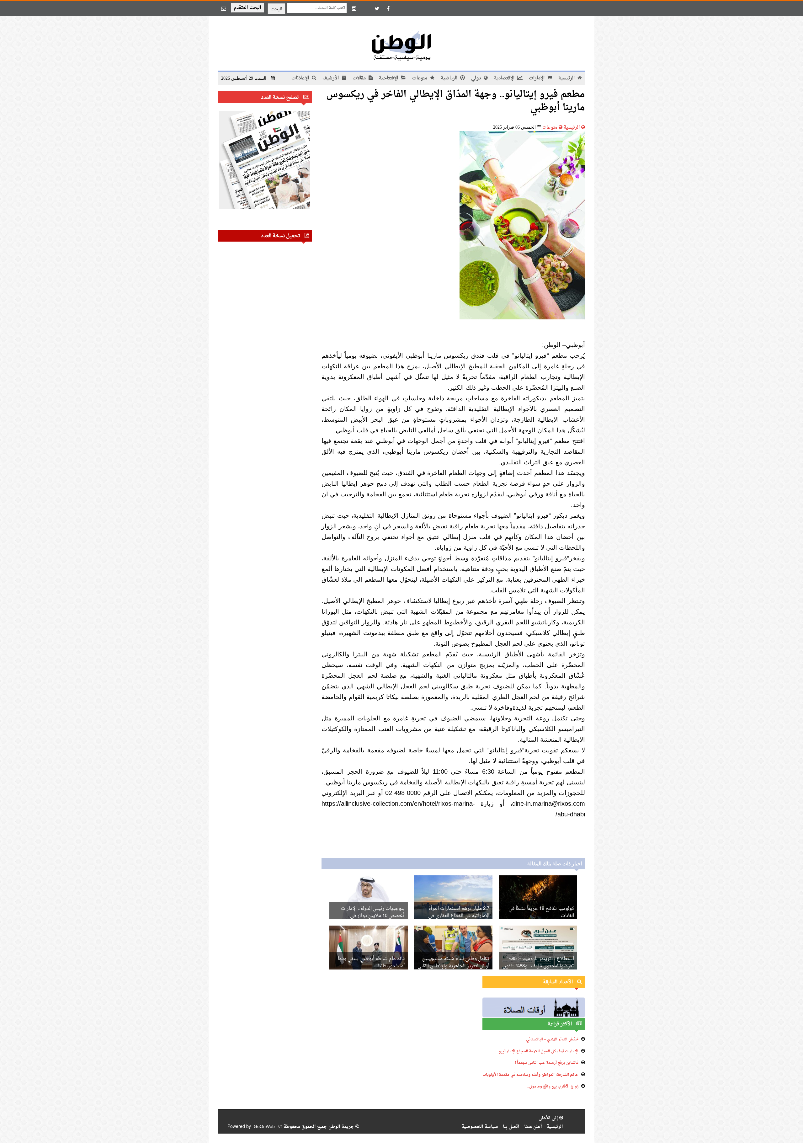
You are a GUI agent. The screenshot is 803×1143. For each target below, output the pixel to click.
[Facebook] (388, 8)
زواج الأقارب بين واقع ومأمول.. (552, 1086)
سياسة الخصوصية (480, 1127)
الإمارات (537, 78)
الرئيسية (567, 78)
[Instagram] (354, 8)
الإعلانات (300, 78)
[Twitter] (376, 8)
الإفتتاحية (389, 78)
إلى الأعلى (549, 1118)
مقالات (360, 78)
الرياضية (450, 78)
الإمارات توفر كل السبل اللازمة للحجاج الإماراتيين (538, 1051)
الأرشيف (331, 78)
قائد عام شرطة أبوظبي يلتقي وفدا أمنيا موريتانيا (371, 962)
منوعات (420, 78)
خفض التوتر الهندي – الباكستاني (552, 1039)
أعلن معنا (533, 1127)
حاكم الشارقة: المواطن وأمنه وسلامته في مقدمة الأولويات (530, 1074)
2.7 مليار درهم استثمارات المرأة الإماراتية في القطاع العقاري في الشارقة (458, 916)
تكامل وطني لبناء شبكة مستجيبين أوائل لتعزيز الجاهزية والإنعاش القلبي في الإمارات (453, 966)
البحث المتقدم (247, 7)
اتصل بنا (511, 1127)
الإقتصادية (505, 78)
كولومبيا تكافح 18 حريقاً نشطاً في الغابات (541, 912)
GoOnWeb (264, 1127)
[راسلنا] (223, 8)
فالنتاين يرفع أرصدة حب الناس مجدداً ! (546, 1063)
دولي (476, 78)
